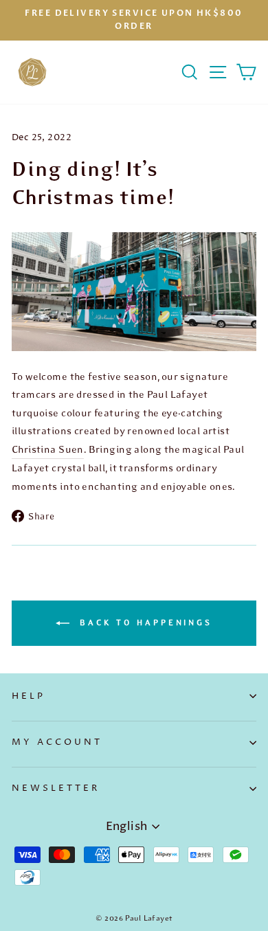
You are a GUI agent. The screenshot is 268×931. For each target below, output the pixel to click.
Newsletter (56, 788)
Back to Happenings (143, 622)
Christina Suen (48, 449)
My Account (57, 742)
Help (28, 696)
